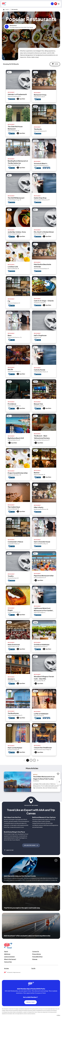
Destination (13, 25)
